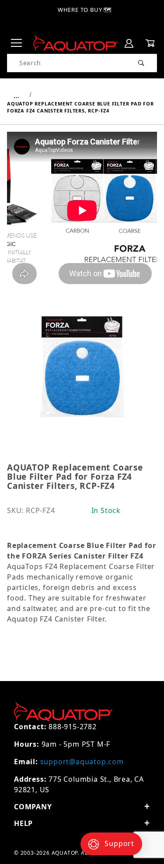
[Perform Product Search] (141, 63)
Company (33, 806)
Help (23, 823)
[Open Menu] (16, 43)
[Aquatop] (75, 43)
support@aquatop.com (82, 761)
